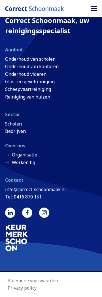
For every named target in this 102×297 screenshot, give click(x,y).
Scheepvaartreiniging (28, 89)
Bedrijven (15, 131)
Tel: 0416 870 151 (23, 197)
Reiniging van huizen (27, 97)
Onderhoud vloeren (25, 74)
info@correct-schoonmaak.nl (35, 189)
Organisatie (24, 155)
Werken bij (23, 162)
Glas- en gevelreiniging (30, 81)
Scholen (13, 124)
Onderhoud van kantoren (32, 66)
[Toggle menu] (95, 8)
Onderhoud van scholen (30, 59)
